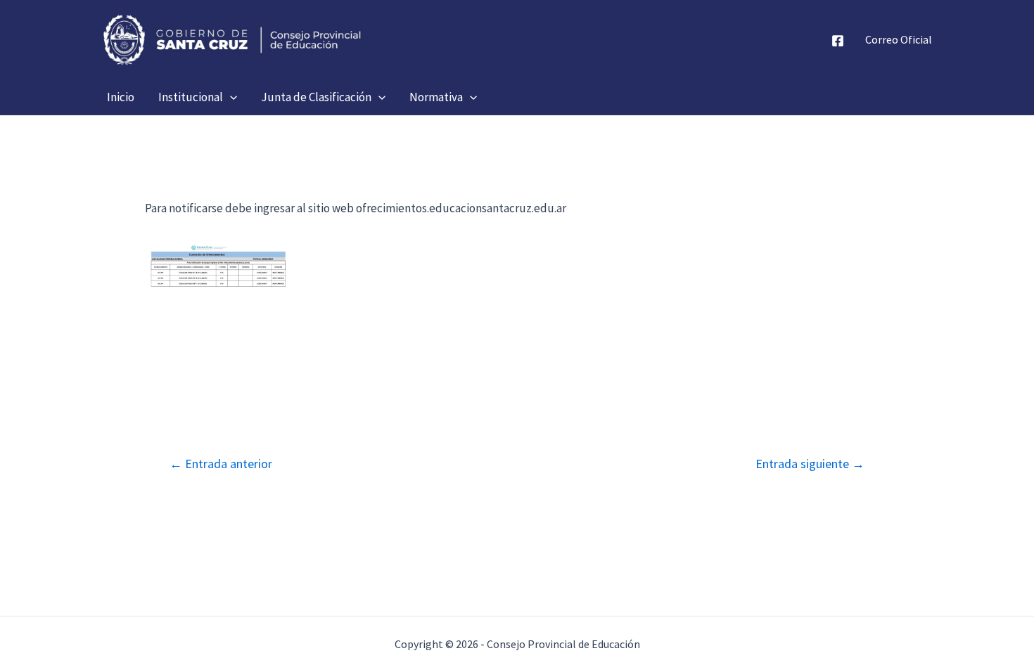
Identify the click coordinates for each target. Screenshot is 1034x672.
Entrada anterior (221, 464)
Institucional (190, 97)
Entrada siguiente (809, 464)
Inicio (120, 97)
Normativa (436, 97)
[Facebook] (837, 40)
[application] (230, 97)
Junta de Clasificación (316, 97)
